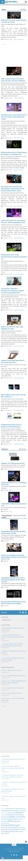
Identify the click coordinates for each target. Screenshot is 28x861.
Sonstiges (4, 831)
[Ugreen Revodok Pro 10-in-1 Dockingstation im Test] (14, 480)
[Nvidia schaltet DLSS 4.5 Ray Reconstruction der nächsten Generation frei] (14, 250)
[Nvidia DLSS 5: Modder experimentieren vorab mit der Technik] (14, 18)
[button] (2, 858)
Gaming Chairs (4, 812)
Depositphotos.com (14, 851)
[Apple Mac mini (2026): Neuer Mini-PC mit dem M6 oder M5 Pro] (14, 358)
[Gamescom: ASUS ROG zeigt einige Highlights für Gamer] (14, 325)
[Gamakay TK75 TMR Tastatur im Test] (14, 461)
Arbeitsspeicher (10, 808)
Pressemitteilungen (10, 825)
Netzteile (20, 819)
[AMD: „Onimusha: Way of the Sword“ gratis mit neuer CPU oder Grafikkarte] (14, 75)
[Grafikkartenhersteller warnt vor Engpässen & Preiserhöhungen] (14, 418)
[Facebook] (20, 612)
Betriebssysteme (21, 808)
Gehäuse (11, 813)
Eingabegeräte (6, 810)
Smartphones (6, 829)
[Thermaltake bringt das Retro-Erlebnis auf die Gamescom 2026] (14, 529)
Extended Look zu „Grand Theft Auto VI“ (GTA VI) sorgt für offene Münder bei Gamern (14, 117)
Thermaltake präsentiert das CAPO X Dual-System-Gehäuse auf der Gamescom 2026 (13, 579)
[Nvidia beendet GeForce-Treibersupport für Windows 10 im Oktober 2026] (14, 147)
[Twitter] (23, 612)
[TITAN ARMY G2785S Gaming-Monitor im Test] (14, 502)
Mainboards (5, 817)
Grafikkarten (19, 813)
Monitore (4, 819)
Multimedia (12, 819)
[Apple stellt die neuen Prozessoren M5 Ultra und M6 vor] (14, 390)
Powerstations (5, 823)
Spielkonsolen (13, 831)
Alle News (23, 9)
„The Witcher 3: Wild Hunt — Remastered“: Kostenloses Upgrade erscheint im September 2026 (12, 290)
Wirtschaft (5, 833)
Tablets (21, 831)
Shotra (4, 670)
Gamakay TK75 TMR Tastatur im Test (13, 463)
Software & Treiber (18, 829)
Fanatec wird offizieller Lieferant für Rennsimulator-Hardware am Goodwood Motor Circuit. (13, 557)
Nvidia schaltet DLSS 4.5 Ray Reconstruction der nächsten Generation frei (14, 257)
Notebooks (17, 821)
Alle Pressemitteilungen (19, 515)
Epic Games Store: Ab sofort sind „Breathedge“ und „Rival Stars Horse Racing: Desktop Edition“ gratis (12, 188)
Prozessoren (5, 827)
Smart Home (21, 827)
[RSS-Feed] (26, 612)
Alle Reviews (22, 449)
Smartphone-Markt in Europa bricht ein (16, 675)
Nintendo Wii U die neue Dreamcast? (15, 688)
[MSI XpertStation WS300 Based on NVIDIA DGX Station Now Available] (14, 597)
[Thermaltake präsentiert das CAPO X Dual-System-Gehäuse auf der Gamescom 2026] (14, 576)
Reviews (13, 827)
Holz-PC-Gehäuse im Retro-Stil (14, 693)
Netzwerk (4, 821)
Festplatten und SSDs (18, 810)
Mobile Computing (17, 817)
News (10, 821)
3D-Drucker (3, 808)
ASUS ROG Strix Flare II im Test (14, 670)
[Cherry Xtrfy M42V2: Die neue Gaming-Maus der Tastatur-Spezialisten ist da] (14, 216)
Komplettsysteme (11, 815)
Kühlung (20, 815)
